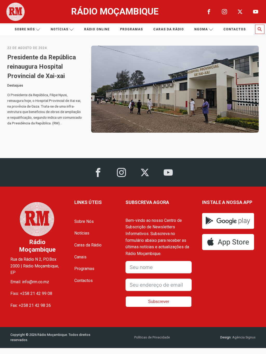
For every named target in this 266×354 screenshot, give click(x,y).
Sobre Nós (84, 221)
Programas (131, 29)
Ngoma (201, 29)
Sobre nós (25, 29)
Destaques (15, 85)
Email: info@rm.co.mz (29, 281)
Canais (80, 256)
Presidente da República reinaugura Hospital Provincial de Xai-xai (41, 67)
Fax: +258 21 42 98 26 (30, 305)
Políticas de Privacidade (152, 337)
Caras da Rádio (168, 29)
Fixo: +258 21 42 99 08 (31, 293)
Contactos (234, 29)
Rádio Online (97, 29)
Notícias (59, 29)
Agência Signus (243, 337)
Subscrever (158, 301)
